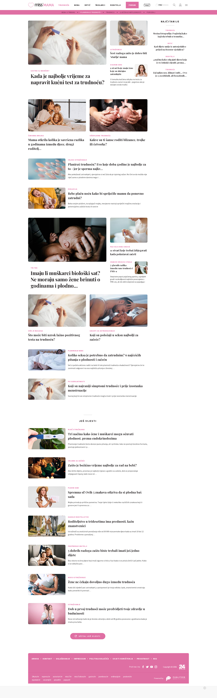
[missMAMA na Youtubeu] (151, 666)
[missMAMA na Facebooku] (143, 666)
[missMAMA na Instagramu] (155, 666)
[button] (186, 5)
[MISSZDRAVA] (162, 5)
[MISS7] (147, 5)
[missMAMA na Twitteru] (147, 666)
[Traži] (174, 5)
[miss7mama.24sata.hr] (41, 5)
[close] (204, 688)
